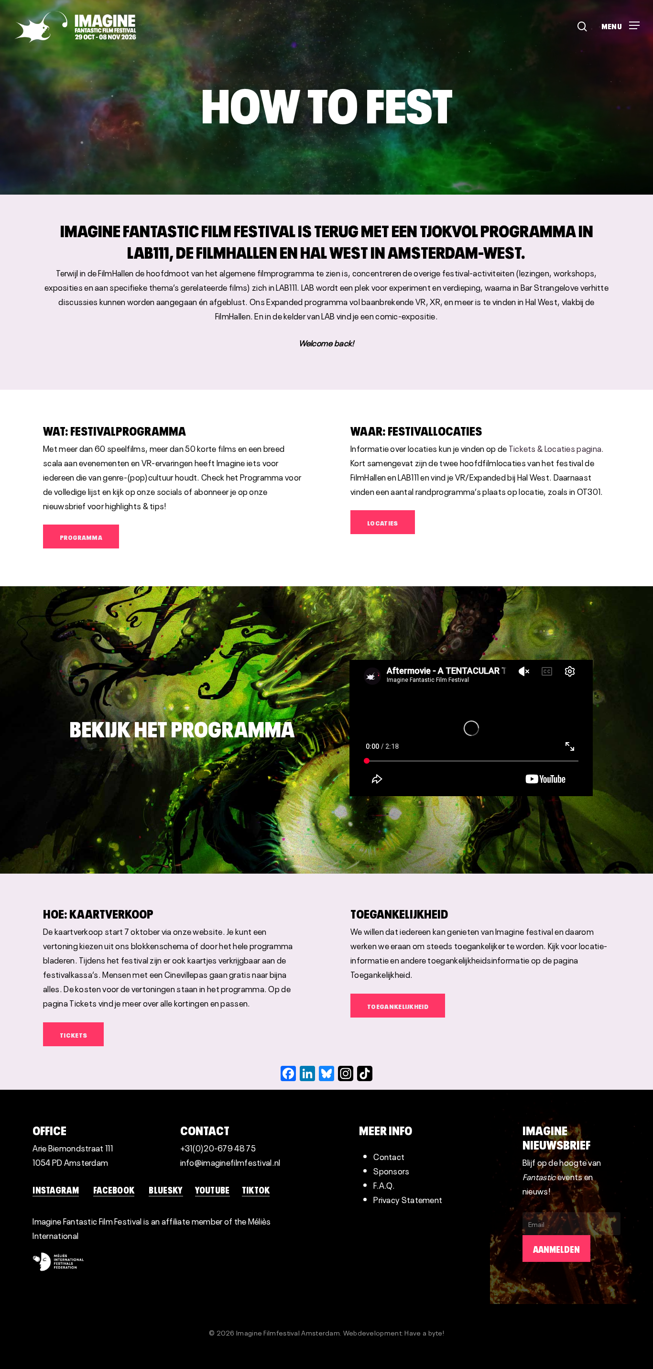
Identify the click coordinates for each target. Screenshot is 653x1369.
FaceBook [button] (113, 1189)
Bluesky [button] (166, 1189)
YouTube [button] (212, 1189)
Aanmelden (556, 1248)
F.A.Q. (384, 1185)
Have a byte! (424, 1332)
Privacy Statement (407, 1199)
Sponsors (391, 1170)
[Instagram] (345, 1074)
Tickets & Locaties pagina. (556, 448)
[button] (620, 22)
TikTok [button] (256, 1189)
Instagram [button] (56, 1189)
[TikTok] (364, 1074)
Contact (388, 1156)
